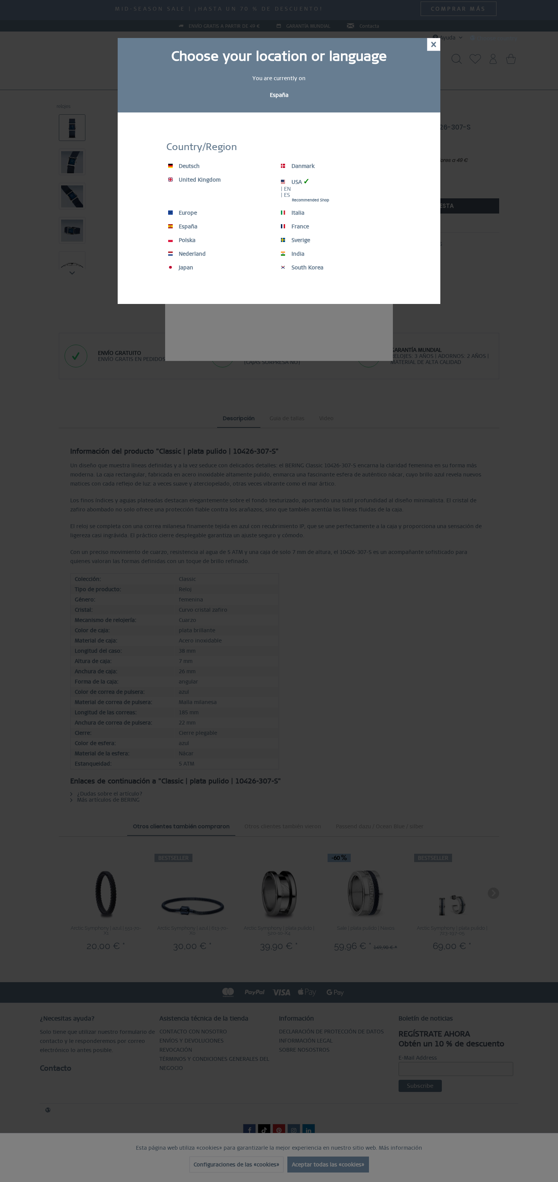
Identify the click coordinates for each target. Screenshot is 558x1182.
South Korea (306, 267)
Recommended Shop (310, 200)
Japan (185, 267)
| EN (286, 189)
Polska (186, 240)
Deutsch (188, 166)
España (187, 226)
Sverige (300, 240)
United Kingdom (199, 180)
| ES (285, 195)
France (299, 226)
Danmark (302, 166)
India (297, 254)
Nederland (191, 254)
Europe (187, 213)
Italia (297, 213)
